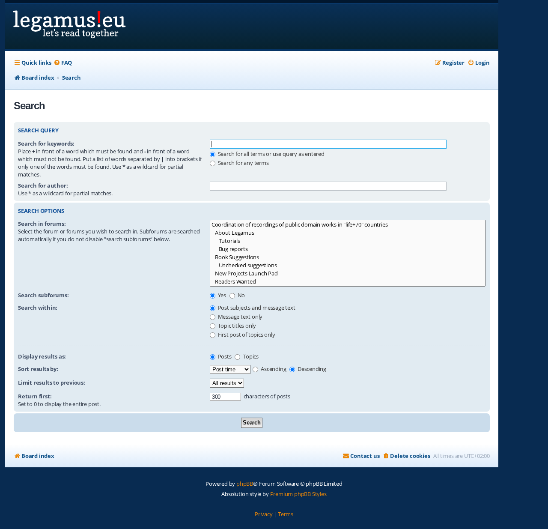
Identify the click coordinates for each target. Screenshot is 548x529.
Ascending (272, 369)
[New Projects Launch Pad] (348, 273)
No (240, 295)
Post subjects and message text (256, 307)
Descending (311, 369)
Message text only (239, 316)
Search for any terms (243, 163)
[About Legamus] (348, 233)
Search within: (37, 307)
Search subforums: (43, 295)
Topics (250, 356)
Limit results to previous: (51, 382)
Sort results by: (38, 369)
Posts (224, 356)
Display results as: (42, 356)
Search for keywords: (46, 143)
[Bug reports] (348, 249)
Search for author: (43, 185)
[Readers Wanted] (348, 282)
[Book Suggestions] (348, 257)
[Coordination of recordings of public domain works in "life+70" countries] (348, 225)
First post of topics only (246, 334)
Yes (221, 295)
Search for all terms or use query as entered (271, 154)
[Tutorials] (348, 241)
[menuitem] (63, 63)
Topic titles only (236, 325)
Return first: (34, 396)
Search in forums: (42, 223)
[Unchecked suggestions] (348, 265)
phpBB (244, 483)
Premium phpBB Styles (298, 494)
